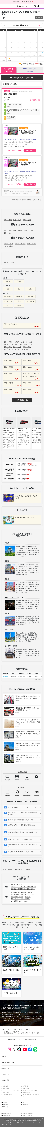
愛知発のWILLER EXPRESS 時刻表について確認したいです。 (23, 813)
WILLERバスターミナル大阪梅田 (21, 892)
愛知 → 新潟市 (18, 230)
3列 (19, 289)
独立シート (7, 296)
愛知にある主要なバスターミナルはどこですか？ (22, 807)
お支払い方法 (22, 772)
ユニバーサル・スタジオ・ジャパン (22, 894)
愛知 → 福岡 (27, 220)
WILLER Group (7, 1113)
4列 (30, 289)
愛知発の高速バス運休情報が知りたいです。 (21, 820)
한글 (24, 1102)
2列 (8, 289)
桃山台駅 (27, 897)
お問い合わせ (26, 1092)
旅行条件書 (6, 1088)
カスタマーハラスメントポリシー (31, 1095)
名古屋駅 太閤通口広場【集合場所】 (23, 889)
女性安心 (19, 301)
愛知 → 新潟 (17, 220)
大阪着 (12, 262)
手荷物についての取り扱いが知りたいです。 (21, 852)
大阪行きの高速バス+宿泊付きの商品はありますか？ (22, 826)
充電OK (19, 306)
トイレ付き (30, 301)
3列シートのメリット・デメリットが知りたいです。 (22, 845)
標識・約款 (26, 1088)
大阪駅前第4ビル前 (17, 897)
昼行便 (8, 281)
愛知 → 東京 (8, 220)
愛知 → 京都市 (29, 230)
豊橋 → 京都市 (31, 244)
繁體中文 (5, 1105)
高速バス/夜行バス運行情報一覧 (22, 2)
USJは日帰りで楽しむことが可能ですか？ (20, 839)
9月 (39, 25)
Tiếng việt (5, 1107)
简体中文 (25, 1105)
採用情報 (25, 1086)
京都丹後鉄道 (6, 1115)
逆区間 (40, 18)
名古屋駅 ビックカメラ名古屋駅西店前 (23, 887)
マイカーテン (8, 301)
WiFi (7, 306)
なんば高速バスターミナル (19, 901)
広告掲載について (8, 1094)
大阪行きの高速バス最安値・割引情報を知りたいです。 (23, 833)
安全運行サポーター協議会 (21, 869)
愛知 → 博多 (8, 233)
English (5, 1102)
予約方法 (22, 787)
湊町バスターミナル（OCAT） (20, 899)
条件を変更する (22, 77)
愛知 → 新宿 (8, 230)
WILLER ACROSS (27, 1115)
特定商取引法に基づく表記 (30, 1090)
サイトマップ (6, 1092)
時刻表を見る (36, 100)
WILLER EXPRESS (28, 1113)
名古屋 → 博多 (8, 246)
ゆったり (19, 296)
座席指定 (30, 296)
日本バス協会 (7, 869)
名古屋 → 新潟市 (20, 244)
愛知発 (6, 262)
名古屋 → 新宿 (8, 244)
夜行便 (19, 281)
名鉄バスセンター (16, 884)
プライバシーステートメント (11, 1090)
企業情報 (5, 1086)
